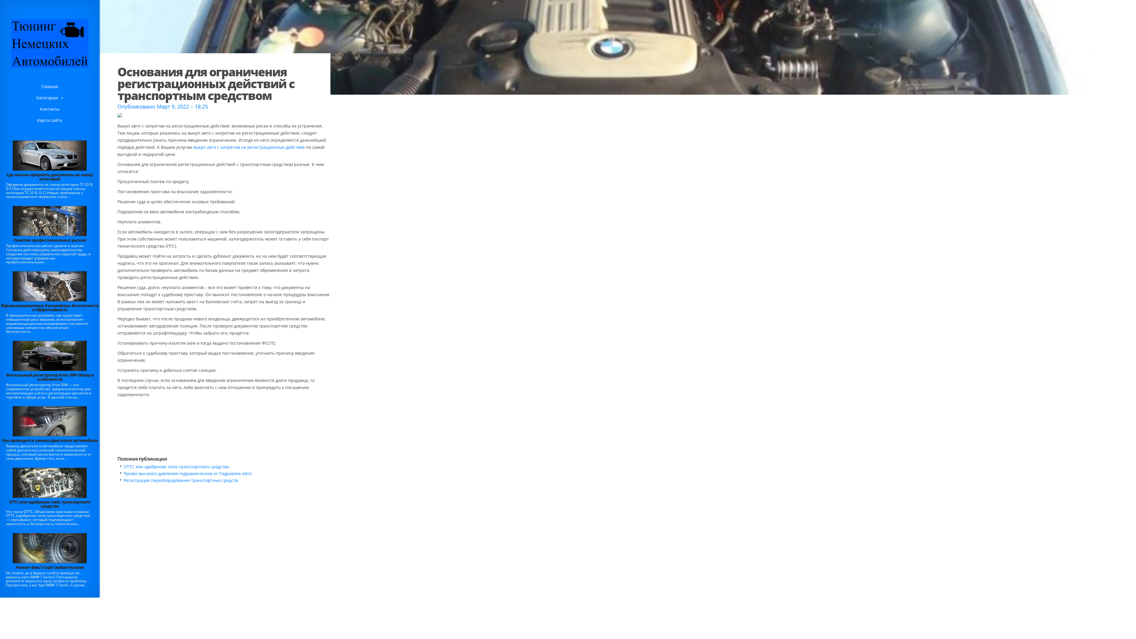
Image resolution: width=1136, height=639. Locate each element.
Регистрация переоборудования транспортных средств (181, 480)
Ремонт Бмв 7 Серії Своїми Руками (50, 567)
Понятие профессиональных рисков (50, 240)
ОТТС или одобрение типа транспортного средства (50, 504)
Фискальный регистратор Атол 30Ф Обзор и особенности (49, 377)
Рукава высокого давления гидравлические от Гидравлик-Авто (188, 473)
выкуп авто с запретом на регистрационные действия (249, 147)
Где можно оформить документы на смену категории (50, 177)
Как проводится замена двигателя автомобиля (50, 440)
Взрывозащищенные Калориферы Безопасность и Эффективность (50, 307)
